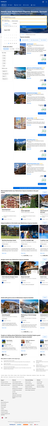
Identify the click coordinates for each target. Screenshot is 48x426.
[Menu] (46, 1)
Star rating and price (35, 40)
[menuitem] (4, 5)
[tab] (6, 23)
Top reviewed (43, 40)
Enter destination (7, 16)
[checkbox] (16, 32)
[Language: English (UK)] (2, 417)
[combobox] (24, 17)
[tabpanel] (10, 38)
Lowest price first (25, 40)
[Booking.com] (4, 1)
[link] (6, 55)
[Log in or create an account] (43, 1)
